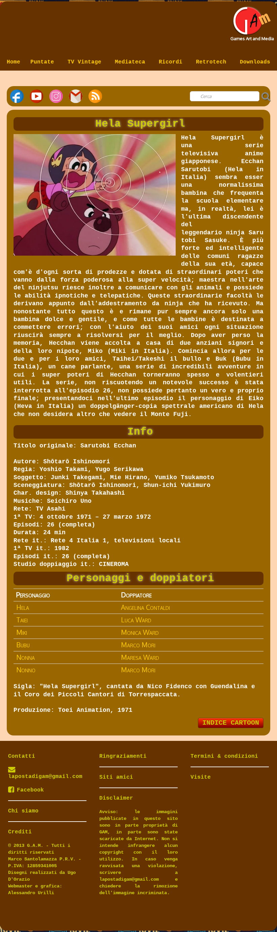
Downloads (255, 62)
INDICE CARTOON (230, 723)
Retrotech (213, 62)
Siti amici (116, 777)
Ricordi (172, 62)
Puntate (43, 62)
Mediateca (132, 62)
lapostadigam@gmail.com (45, 777)
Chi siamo (23, 811)
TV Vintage (86, 62)
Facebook (30, 790)
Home (13, 62)
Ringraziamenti (123, 756)
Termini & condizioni (224, 756)
